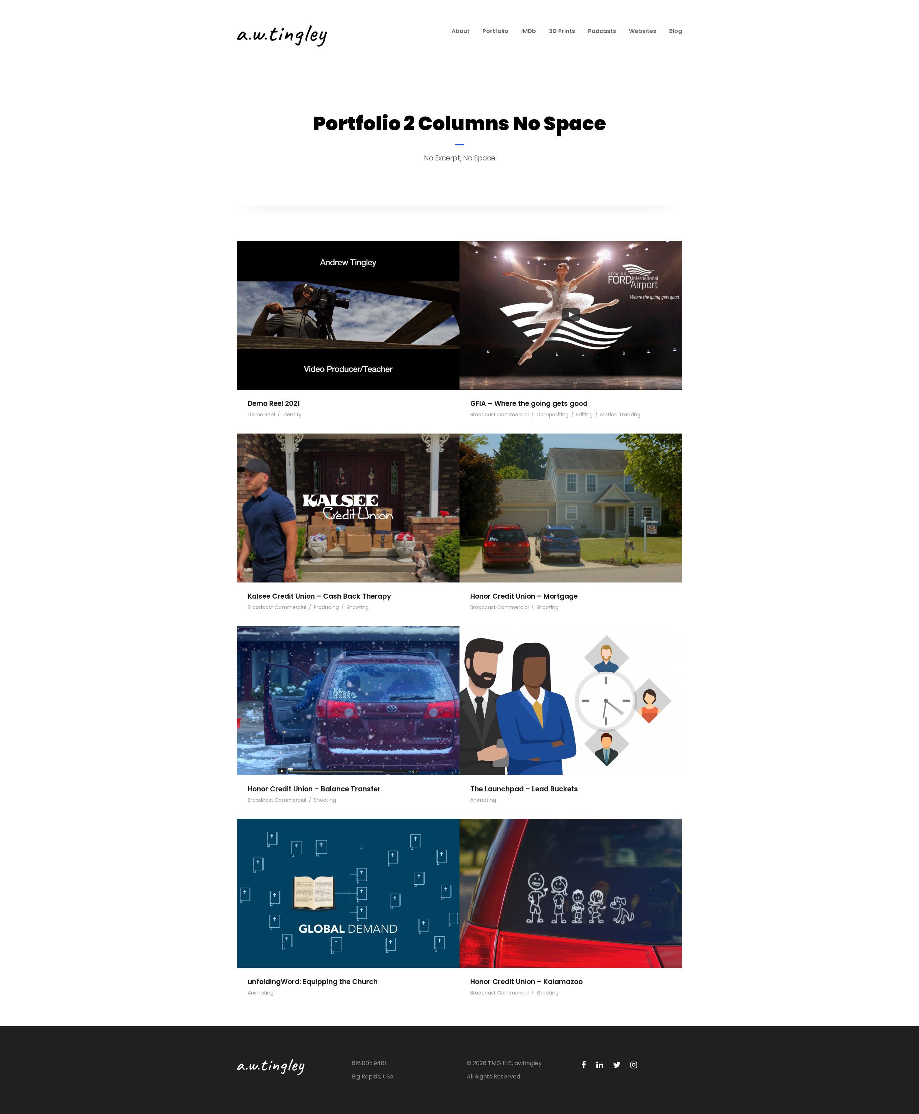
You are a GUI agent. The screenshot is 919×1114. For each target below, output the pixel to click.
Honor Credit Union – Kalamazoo (571, 882)
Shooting (357, 607)
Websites (642, 31)
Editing (584, 414)
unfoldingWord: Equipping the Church (348, 882)
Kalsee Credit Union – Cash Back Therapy (348, 497)
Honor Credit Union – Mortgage (570, 497)
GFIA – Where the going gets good (571, 304)
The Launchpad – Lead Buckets (570, 689)
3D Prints (562, 31)
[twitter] (616, 1065)
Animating (483, 800)
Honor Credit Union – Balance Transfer (348, 689)
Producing (326, 607)
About (461, 31)
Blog (675, 31)
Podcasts (602, 31)
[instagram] (633, 1065)
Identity (292, 414)
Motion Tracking (620, 414)
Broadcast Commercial (499, 414)
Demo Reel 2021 (348, 304)
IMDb (528, 31)
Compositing (552, 414)
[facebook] (584, 1065)
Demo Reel (261, 414)
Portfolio (495, 31)
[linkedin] (599, 1065)
